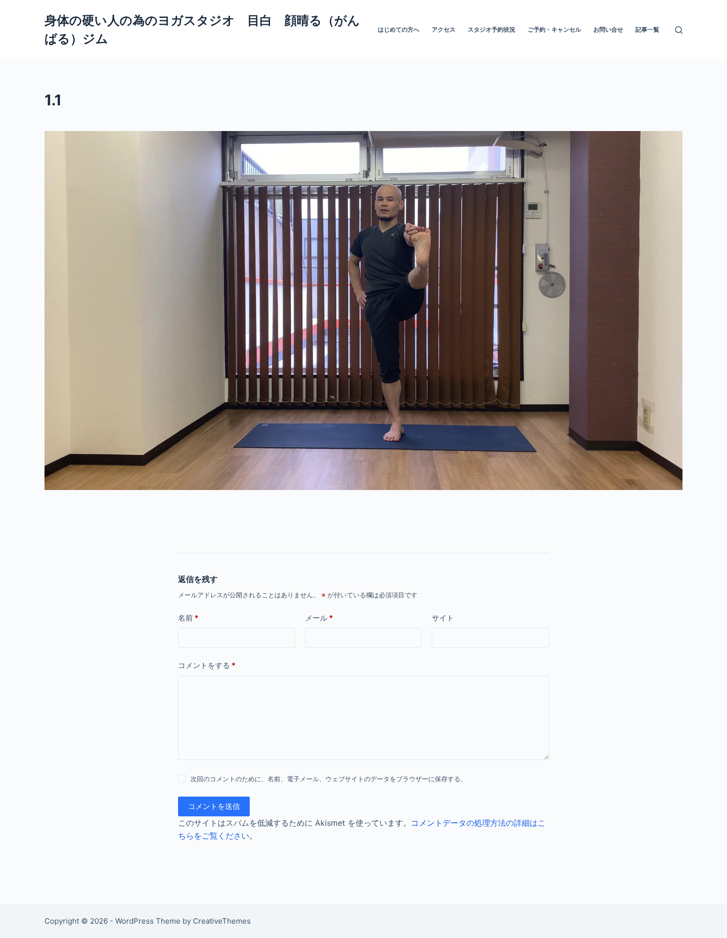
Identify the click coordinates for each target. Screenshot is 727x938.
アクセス (443, 29)
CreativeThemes (222, 921)
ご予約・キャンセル (554, 29)
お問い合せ (608, 29)
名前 (188, 618)
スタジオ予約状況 (491, 29)
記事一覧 (647, 29)
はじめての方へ (398, 29)
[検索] (678, 30)
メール (319, 618)
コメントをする (206, 665)
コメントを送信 (214, 806)
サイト (443, 618)
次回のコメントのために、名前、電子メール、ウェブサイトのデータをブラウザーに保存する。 (328, 779)
